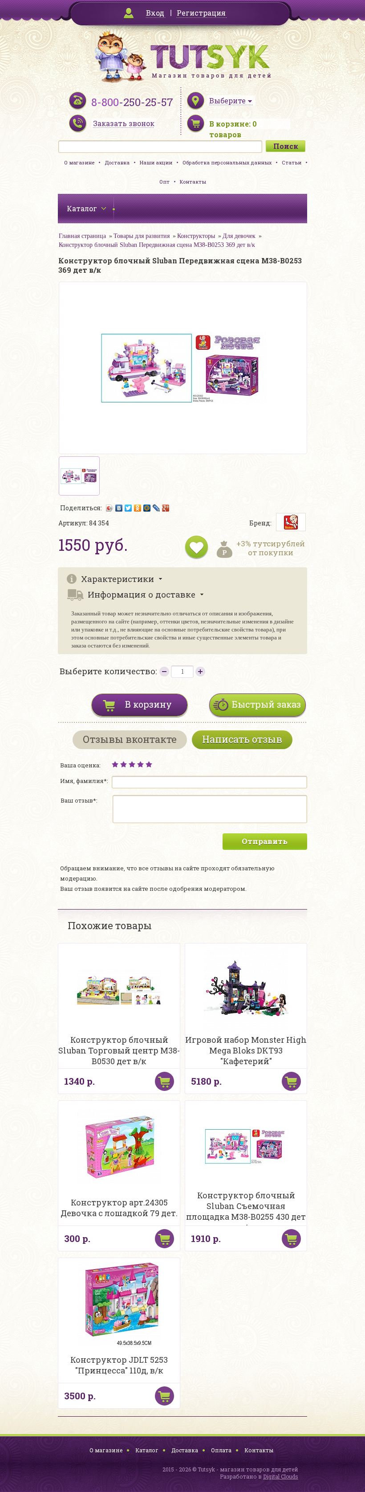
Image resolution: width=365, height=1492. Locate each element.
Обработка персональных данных (227, 162)
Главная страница (82, 236)
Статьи (291, 162)
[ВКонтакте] (119, 508)
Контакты (193, 181)
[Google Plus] (165, 508)
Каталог (146, 1450)
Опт (164, 181)
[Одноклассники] (137, 508)
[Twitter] (128, 508)
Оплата (221, 1450)
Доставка (117, 162)
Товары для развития (142, 236)
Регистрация (201, 12)
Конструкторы (196, 236)
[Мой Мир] (147, 508)
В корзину (148, 704)
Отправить (265, 841)
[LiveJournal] (156, 508)
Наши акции (156, 162)
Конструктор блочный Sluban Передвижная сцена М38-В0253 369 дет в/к (157, 245)
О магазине (79, 162)
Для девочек (239, 236)
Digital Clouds (280, 1476)
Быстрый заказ (266, 704)
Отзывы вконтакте (130, 739)
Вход (155, 12)
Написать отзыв (242, 739)
